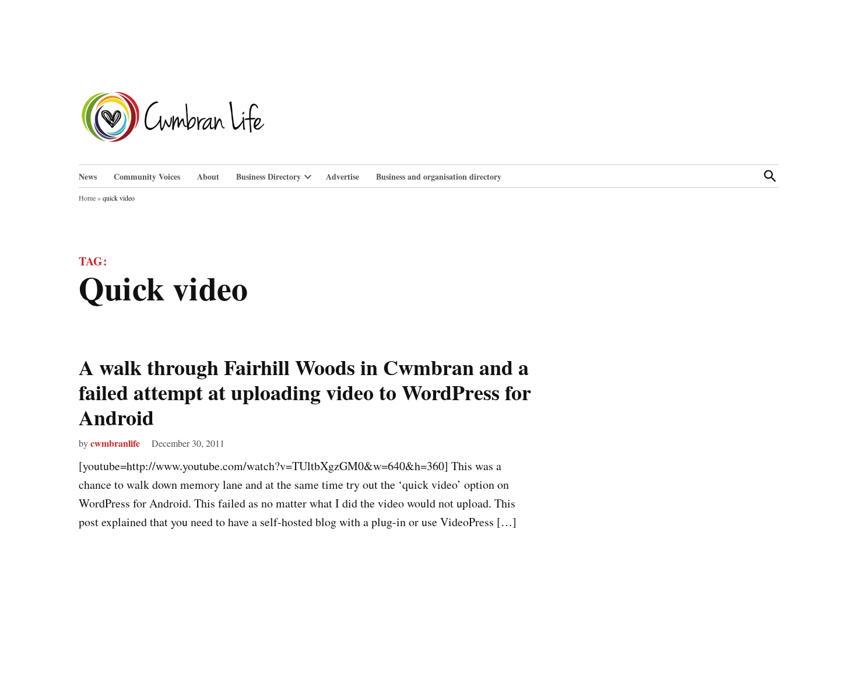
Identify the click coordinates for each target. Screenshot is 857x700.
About (208, 176)
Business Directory (268, 176)
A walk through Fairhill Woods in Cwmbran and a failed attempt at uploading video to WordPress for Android (305, 392)
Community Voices (147, 176)
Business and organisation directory (438, 176)
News (88, 176)
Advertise (342, 176)
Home (87, 197)
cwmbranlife (115, 443)
